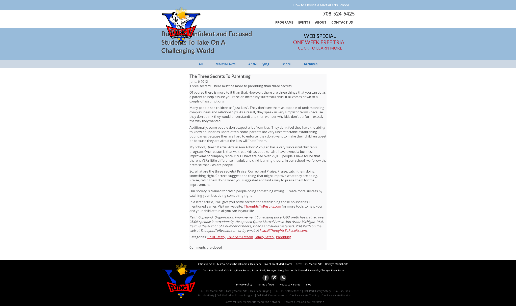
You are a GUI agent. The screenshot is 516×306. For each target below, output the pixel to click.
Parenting (283, 237)
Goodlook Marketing (311, 302)
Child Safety (216, 237)
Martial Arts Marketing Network (261, 302)
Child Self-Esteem (240, 237)
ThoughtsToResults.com (262, 206)
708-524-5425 (339, 14)
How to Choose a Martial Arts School (321, 5)
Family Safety (264, 237)
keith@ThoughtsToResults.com (283, 230)
